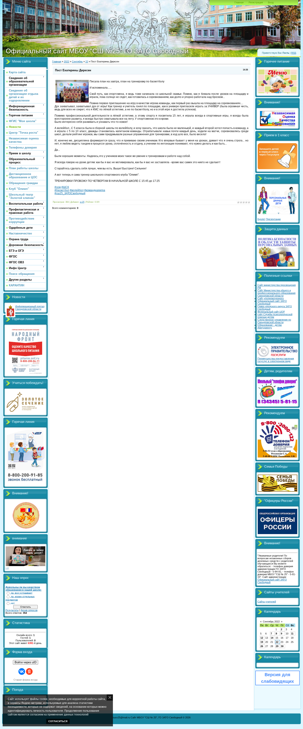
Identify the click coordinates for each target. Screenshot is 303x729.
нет (13, 603)
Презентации (273, 219)
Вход (270, 2)
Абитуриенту (265, 327)
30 (282, 646)
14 (272, 637)
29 (277, 646)
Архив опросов (29, 610)
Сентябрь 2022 (271, 621)
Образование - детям (270, 325)
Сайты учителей (267, 601)
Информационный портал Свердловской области (29, 307)
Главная (239, 2)
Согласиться (57, 721)
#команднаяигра (94, 190)
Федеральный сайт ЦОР (271, 311)
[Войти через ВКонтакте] (21, 671)
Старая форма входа (25, 679)
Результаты (12, 610)
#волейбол (77, 190)
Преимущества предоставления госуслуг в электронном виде (276, 360)
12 (261, 637)
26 (261, 646)
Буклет (261, 219)
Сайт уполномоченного (271, 298)
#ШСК (65, 187)
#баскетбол (62, 190)
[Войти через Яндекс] (29, 671)
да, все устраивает (21, 593)
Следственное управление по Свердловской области (274, 321)
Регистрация (256, 2)
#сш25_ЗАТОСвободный (70, 193)
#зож (58, 187)
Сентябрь (77, 61)
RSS (293, 53)
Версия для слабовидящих (277, 678)
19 (261, 642)
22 (86, 61)
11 (292, 633)
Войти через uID (25, 662)
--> (7, 568)
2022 (66, 61)
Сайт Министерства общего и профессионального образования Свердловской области (276, 293)
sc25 (82, 202)
